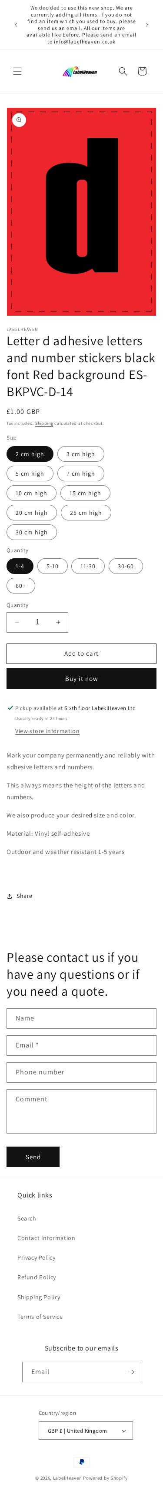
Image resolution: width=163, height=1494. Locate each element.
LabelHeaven (67, 1478)
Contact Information (46, 1238)
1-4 (20, 566)
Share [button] (25, 896)
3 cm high (81, 454)
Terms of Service (40, 1317)
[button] (17, 71)
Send (33, 1157)
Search (27, 1218)
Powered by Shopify (105, 1478)
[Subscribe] (131, 1372)
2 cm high (30, 454)
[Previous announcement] (16, 24)
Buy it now (81, 678)
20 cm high (32, 513)
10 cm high (31, 493)
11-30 (88, 566)
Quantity (17, 605)
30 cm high (32, 532)
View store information (47, 731)
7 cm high (81, 473)
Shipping (44, 423)
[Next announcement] (146, 24)
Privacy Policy (36, 1257)
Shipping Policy (38, 1297)
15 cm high (85, 493)
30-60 (126, 566)
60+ (21, 586)
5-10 (53, 566)
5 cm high (30, 473)
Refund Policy (36, 1277)
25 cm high (86, 513)
